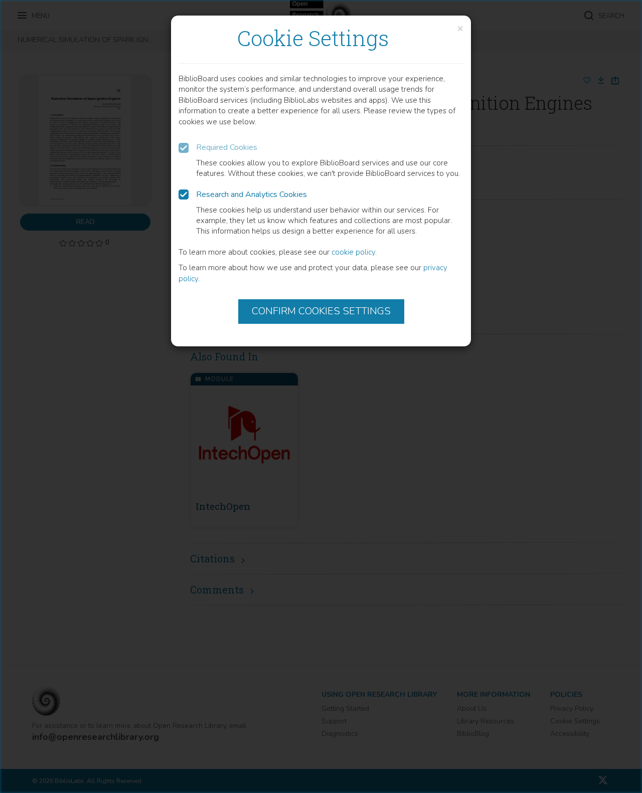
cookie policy (353, 252)
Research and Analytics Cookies (251, 194)
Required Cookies (226, 147)
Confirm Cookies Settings (321, 311)
